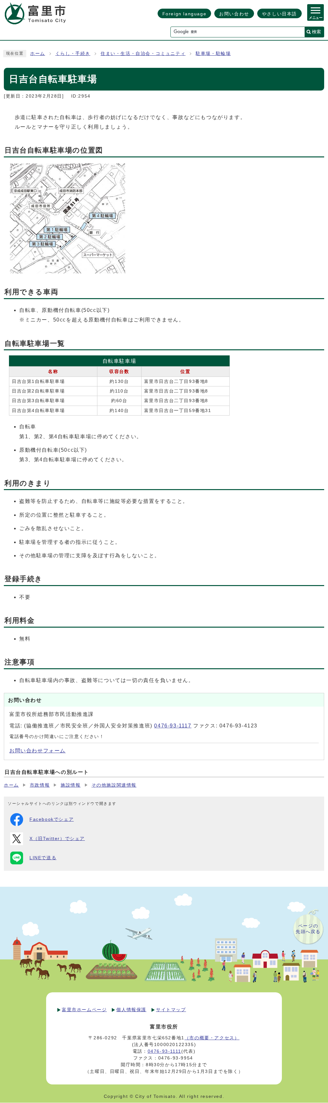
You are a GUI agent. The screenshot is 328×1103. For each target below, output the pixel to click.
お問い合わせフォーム (37, 750)
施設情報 (70, 785)
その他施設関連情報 (114, 785)
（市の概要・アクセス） (212, 1037)
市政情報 (40, 785)
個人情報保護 (131, 1009)
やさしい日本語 (279, 13)
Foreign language (184, 13)
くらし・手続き (72, 53)
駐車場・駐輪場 (213, 53)
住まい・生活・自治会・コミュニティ (143, 53)
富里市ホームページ (84, 1009)
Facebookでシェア (51, 819)
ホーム (37, 53)
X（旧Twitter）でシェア (57, 838)
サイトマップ (171, 1009)
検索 (316, 31)
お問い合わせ (234, 13)
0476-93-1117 (172, 725)
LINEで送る (42, 857)
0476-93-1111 (164, 1051)
